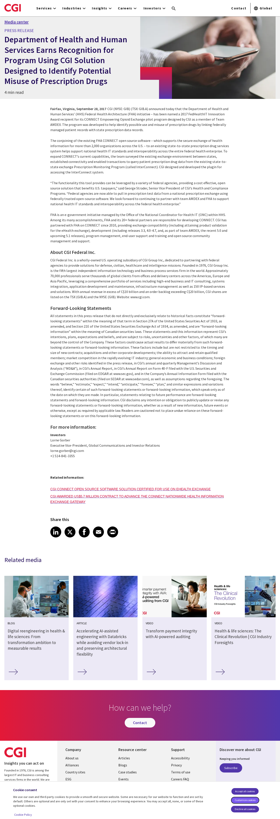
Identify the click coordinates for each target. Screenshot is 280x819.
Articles (124, 758)
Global (266, 8)
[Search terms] (173, 8)
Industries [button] (71, 8)
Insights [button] (99, 8)
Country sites (75, 772)
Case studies (127, 772)
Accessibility (180, 758)
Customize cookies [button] (245, 800)
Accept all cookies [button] (245, 791)
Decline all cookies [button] (245, 809)
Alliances (72, 765)
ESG (68, 779)
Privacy (176, 765)
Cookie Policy (23, 815)
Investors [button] (152, 8)
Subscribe (231, 768)
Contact (238, 8)
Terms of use (180, 772)
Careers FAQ (180, 779)
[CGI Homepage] (12, 7)
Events (123, 779)
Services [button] (44, 8)
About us (72, 758)
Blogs (122, 765)
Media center (16, 22)
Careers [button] (125, 8)
